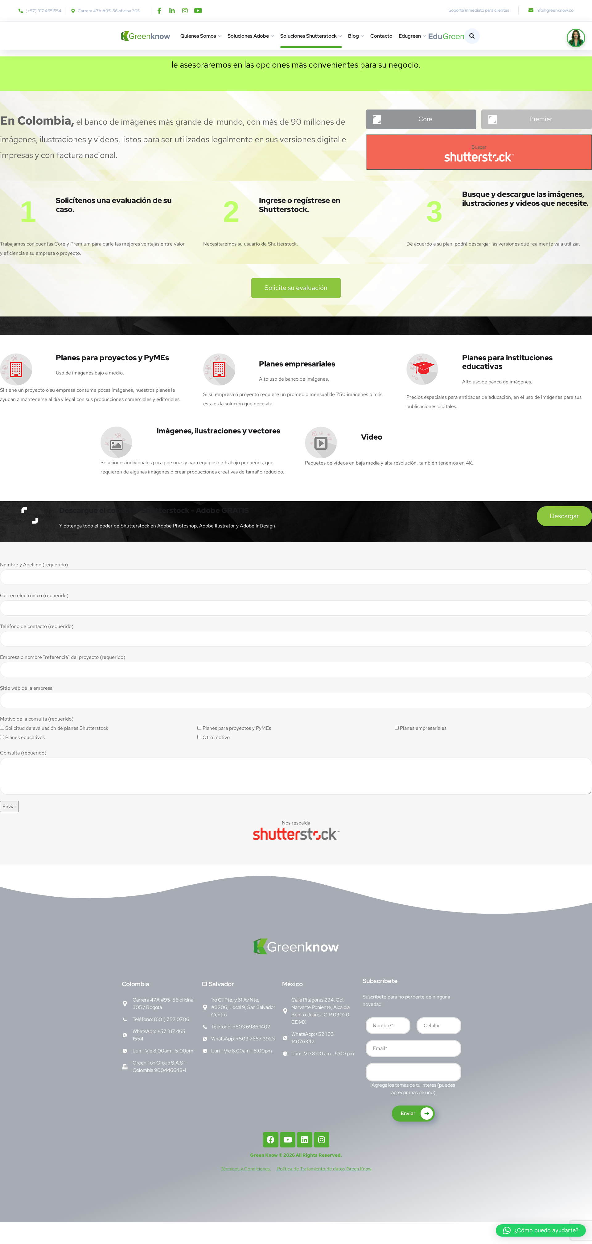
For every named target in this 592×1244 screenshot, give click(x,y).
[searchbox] (372, 1072)
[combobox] (413, 1072)
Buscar (479, 147)
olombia (135, 984)
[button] (541, 1230)
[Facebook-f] (159, 10)
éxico (292, 984)
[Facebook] (270, 1139)
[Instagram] (185, 10)
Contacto (381, 36)
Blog (353, 36)
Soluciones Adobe (248, 36)
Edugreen (410, 36)
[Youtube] (198, 10)
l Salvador (218, 984)
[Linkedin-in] (172, 10)
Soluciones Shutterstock (308, 36)
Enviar (408, 1113)
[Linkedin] (304, 1139)
